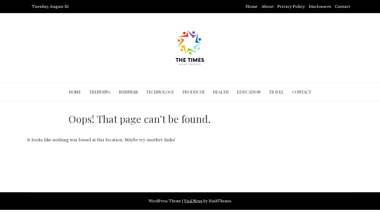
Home (252, 6)
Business (128, 92)
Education (249, 92)
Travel (276, 92)
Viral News (193, 201)
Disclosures (320, 6)
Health (221, 92)
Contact (342, 6)
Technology (160, 92)
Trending (99, 92)
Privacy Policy (291, 6)
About (267, 6)
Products (193, 92)
